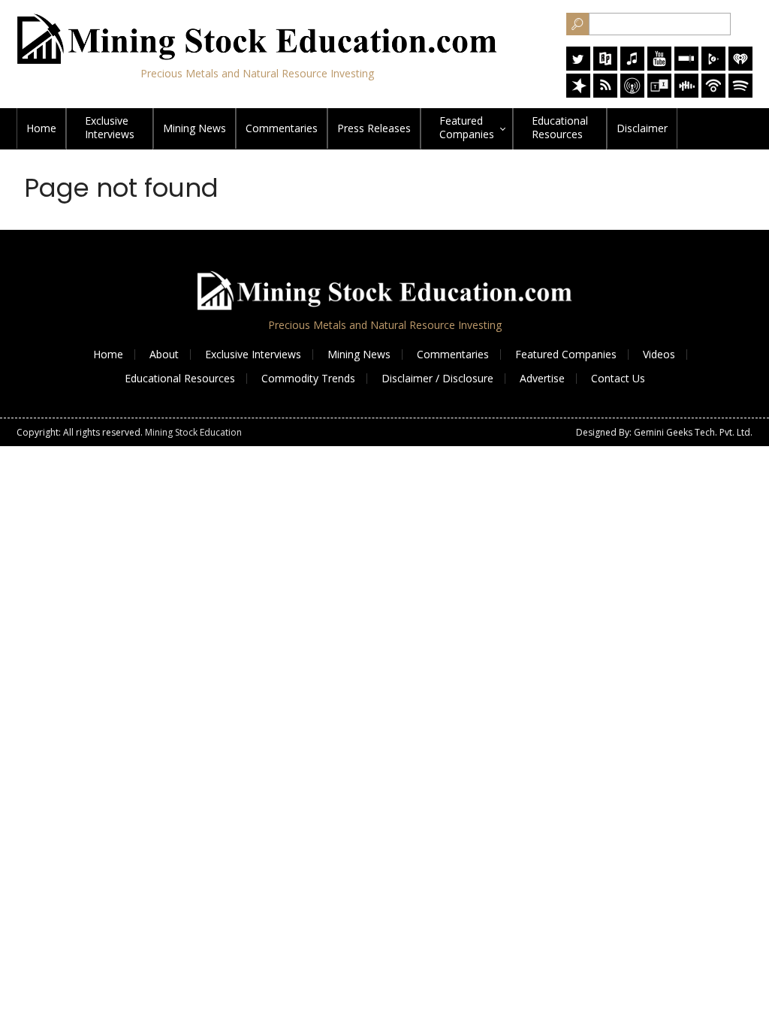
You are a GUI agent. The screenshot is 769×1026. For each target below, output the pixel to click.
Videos (659, 354)
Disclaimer (642, 128)
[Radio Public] (605, 66)
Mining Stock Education (193, 432)
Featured (466, 127)
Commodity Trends (308, 378)
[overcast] (632, 93)
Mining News (194, 128)
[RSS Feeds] (605, 93)
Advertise (542, 378)
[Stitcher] (686, 66)
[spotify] (740, 93)
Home (41, 128)
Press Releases (374, 128)
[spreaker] (578, 93)
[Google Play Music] (713, 66)
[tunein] (659, 93)
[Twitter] (578, 66)
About (164, 354)
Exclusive (109, 127)
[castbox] (686, 93)
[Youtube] (659, 66)
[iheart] (740, 66)
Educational (560, 127)
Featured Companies (566, 354)
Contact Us (618, 378)
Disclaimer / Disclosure (437, 378)
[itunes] (632, 66)
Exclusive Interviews (253, 354)
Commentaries (282, 128)
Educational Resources (180, 378)
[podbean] (713, 93)
